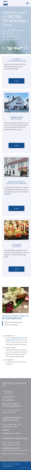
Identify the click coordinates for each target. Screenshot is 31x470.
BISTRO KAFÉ (10, 33)
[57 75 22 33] (3, 398)
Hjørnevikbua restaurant (19, 338)
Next (25, 300)
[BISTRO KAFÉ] (3, 33)
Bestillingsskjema (7, 433)
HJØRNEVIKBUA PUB (12, 36)
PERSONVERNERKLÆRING (7, 466)
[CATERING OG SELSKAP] (3, 39)
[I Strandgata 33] (3, 360)
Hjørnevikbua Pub (12, 340)
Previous (5, 300)
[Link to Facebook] (20, 468)
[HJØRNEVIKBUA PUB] (3, 36)
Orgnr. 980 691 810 (10, 396)
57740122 (17, 433)
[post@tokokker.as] (3, 400)
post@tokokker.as (10, 400)
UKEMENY (7, 194)
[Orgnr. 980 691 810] (3, 396)
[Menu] (26, 3)
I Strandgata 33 (9, 359)
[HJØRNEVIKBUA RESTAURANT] (3, 30)
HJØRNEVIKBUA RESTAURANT (15, 30)
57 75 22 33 (8, 398)
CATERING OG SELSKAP (13, 39)
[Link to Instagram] (23, 468)
